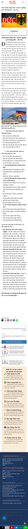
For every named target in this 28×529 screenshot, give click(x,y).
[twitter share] (2, 320)
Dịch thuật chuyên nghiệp (8, 503)
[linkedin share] (11, 320)
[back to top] (25, 523)
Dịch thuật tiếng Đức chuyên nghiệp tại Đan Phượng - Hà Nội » (14, 329)
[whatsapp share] (14, 320)
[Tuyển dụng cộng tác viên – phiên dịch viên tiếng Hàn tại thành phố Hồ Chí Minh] (5, 361)
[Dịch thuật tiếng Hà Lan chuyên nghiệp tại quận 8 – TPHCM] (5, 347)
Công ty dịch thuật (17, 503)
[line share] (17, 320)
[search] (23, 2)
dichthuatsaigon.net (14, 494)
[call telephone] (26, 2)
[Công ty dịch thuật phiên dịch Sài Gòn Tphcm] (12, 2)
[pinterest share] (8, 320)
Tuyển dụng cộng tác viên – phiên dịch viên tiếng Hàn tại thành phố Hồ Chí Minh (16, 362)
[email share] (5, 320)
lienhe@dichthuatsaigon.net (11, 465)
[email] (7, 527)
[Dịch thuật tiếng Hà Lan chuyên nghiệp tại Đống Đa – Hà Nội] (5, 352)
